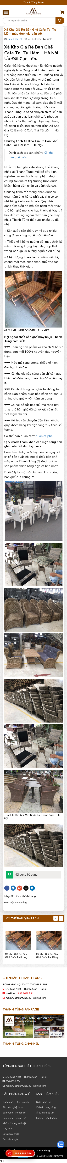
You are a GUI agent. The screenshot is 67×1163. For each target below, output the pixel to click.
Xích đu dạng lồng (46, 1107)
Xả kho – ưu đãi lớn (46, 1118)
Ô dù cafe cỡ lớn (45, 1112)
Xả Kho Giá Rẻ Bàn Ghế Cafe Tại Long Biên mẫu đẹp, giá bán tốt (18, 956)
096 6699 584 (13, 1081)
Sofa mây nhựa (11, 1134)
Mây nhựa (8, 1128)
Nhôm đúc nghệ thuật (14, 1123)
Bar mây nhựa (10, 1139)
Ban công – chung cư (14, 1118)
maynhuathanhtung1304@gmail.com (26, 998)
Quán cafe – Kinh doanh (16, 1102)
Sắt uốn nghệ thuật (13, 1107)
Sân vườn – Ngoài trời (14, 1112)
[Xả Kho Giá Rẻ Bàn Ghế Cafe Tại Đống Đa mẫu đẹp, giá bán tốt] (49, 939)
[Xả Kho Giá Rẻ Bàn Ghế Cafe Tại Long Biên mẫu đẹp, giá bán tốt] (18, 939)
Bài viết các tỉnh (14, 39)
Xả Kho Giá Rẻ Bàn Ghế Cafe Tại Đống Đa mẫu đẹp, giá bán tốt (48, 956)
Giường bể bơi (43, 1102)
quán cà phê (44, 436)
